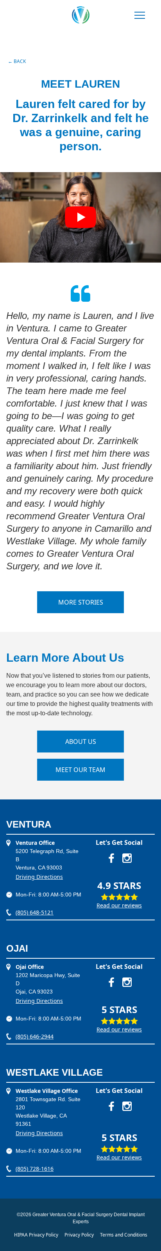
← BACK (17, 61)
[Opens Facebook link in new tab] (111, 858)
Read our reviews (119, 905)
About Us (80, 741)
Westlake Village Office (47, 1090)
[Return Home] (80, 15)
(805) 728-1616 (35, 1168)
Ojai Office (30, 966)
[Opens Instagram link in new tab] (127, 858)
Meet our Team (80, 769)
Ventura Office (35, 842)
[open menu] (139, 16)
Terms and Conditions (123, 1234)
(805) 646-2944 (35, 1036)
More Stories (80, 602)
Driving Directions (39, 876)
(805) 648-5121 (35, 912)
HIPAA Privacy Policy (36, 1234)
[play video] (80, 217)
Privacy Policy (79, 1234)
